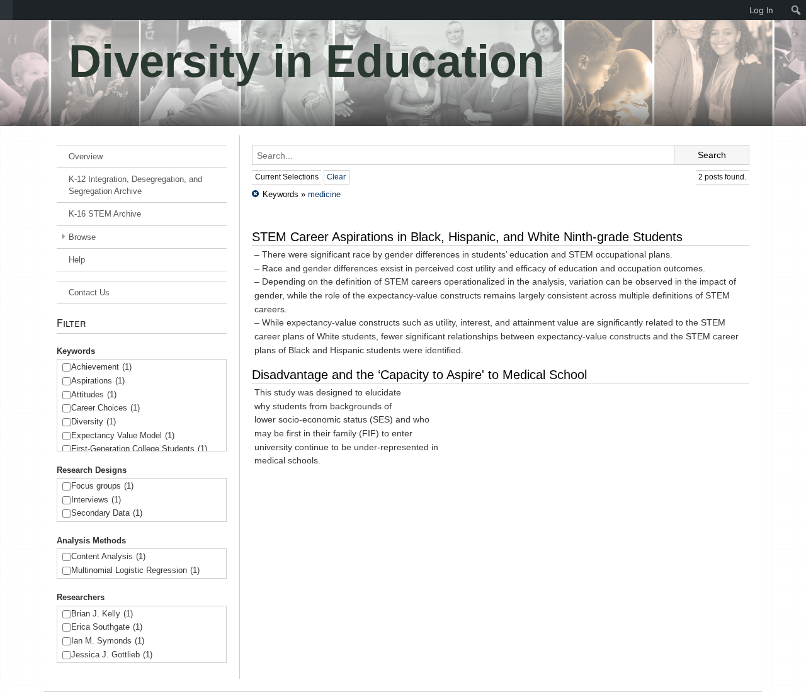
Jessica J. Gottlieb (111, 654)
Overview (86, 156)
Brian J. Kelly (102, 613)
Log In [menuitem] (761, 10)
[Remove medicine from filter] (255, 194)
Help (77, 259)
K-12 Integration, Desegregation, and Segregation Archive (135, 185)
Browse (82, 237)
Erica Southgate (106, 627)
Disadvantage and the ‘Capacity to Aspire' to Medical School (419, 375)
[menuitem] (6, 10)
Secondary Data (106, 513)
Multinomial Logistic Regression (135, 570)
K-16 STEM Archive (105, 213)
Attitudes (93, 394)
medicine (324, 194)
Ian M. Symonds (107, 640)
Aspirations (98, 380)
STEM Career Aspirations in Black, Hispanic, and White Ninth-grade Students (467, 237)
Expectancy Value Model (122, 435)
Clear (336, 177)
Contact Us (89, 292)
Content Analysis (108, 556)
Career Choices (105, 407)
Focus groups (102, 486)
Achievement (101, 367)
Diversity (93, 421)
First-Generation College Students (139, 448)
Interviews (96, 499)
